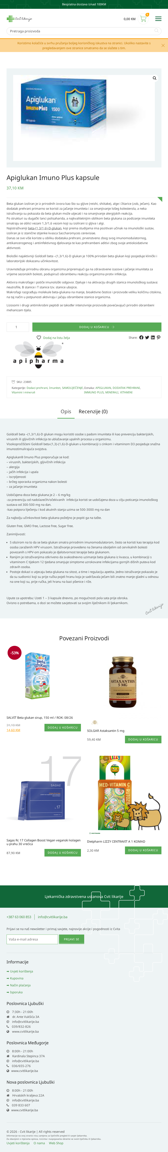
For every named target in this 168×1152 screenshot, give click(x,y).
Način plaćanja (20, 985)
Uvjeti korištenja (21, 971)
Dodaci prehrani (37, 388)
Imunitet (54, 388)
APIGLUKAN (103, 388)
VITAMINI (126, 392)
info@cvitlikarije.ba (52, 916)
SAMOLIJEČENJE (72, 388)
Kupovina (16, 978)
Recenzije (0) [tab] (93, 411)
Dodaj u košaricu (94, 327)
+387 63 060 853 (19, 916)
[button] (154, 78)
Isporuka (16, 992)
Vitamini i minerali (23, 392)
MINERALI (111, 392)
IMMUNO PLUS (94, 392)
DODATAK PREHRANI (126, 388)
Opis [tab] (66, 411)
